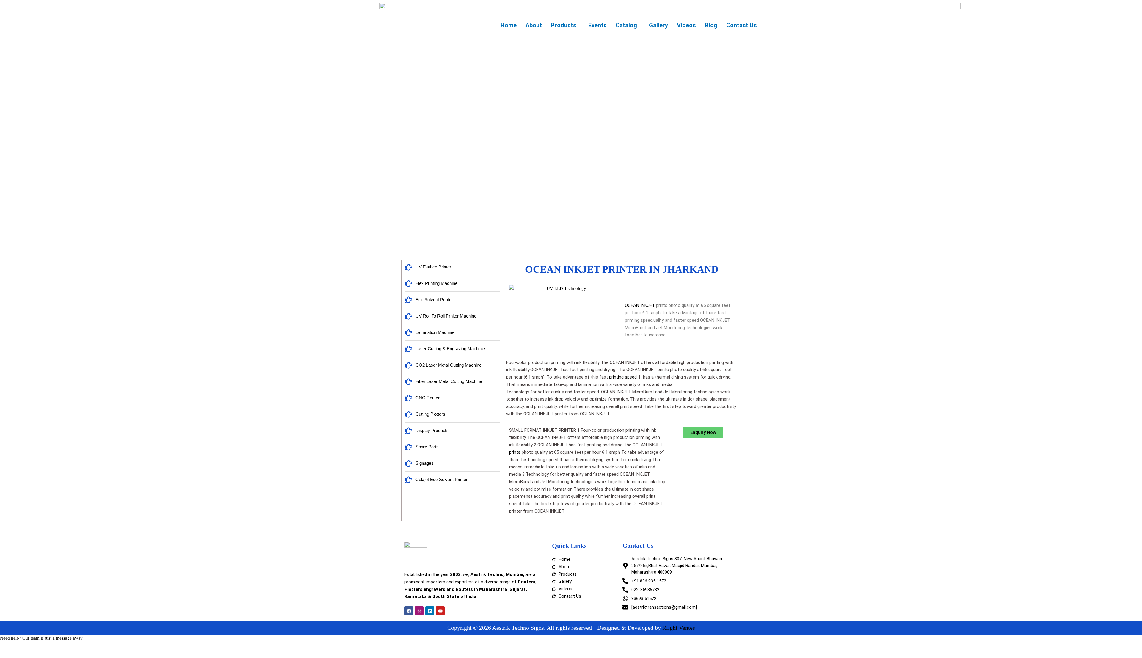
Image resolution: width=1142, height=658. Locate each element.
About (533, 25)
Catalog (626, 25)
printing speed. (623, 377)
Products (563, 25)
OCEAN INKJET (640, 305)
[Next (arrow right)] (37, 655)
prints (514, 452)
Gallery (658, 25)
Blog (711, 25)
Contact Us (741, 25)
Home (509, 25)
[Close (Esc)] (87, 647)
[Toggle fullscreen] (37, 647)
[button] (565, 25)
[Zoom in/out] (12, 647)
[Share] (62, 647)
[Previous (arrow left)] (12, 655)
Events (597, 25)
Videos (686, 25)
